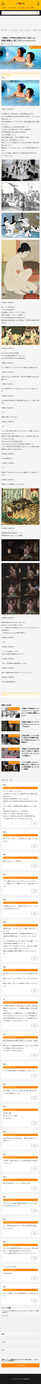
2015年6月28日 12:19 (10, 1110)
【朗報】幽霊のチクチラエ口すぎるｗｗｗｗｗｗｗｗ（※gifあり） (30, 724)
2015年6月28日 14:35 (10, 1157)
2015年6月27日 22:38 (10, 788)
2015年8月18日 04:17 (10, 1270)
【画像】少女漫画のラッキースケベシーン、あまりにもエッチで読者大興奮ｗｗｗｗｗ (30, 711)
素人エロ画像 (30, 7)
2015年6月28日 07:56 (10, 1037)
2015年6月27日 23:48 (10, 925)
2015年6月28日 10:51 (10, 1067)
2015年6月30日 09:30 (10, 1222)
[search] (38, 13)
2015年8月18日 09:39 (10, 1290)
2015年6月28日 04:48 (10, 970)
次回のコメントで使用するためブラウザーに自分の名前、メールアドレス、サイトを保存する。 (20, 1360)
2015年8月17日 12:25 (10, 1245)
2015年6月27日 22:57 (10, 857)
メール (3, 1342)
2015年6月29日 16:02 (10, 1200)
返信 (34, 823)
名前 (2, 1334)
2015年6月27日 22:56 (10, 835)
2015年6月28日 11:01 (10, 1087)
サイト (3, 1350)
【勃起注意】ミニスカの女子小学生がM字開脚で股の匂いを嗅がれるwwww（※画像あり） (30, 738)
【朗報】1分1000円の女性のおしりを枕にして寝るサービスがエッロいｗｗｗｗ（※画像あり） (30, 752)
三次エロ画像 (11, 7)
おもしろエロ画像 (25, 30)
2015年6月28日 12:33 (10, 1135)
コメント (4, 1315)
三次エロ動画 (21, 7)
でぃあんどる (25, 1379)
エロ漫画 (3, 7)
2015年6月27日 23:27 (10, 902)
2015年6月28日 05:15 (10, 1002)
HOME (5, 30)
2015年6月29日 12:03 (10, 1180)
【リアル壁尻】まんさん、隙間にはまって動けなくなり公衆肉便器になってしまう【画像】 (30, 765)
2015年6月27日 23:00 (10, 878)
